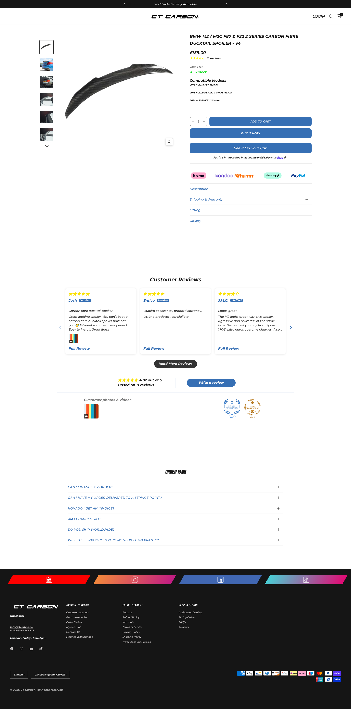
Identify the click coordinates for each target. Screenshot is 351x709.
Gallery (195, 221)
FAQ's (182, 622)
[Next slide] (291, 327)
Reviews (184, 627)
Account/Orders (77, 605)
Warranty (128, 622)
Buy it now (250, 133)
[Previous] (92, 91)
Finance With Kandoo (79, 636)
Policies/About (132, 605)
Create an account (77, 612)
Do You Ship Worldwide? (91, 529)
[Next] (46, 146)
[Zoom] (169, 141)
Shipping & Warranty (206, 199)
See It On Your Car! (251, 148)
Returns (127, 612)
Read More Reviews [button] (176, 364)
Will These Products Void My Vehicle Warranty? (113, 540)
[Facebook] (14, 648)
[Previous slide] (60, 327)
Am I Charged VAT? (84, 519)
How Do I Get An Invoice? (91, 508)
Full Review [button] (79, 348)
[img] (79, 294)
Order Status (74, 622)
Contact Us (73, 631)
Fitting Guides (187, 617)
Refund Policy (131, 617)
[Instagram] (24, 648)
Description (199, 189)
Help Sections (188, 605)
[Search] (331, 16)
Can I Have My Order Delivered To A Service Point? (115, 498)
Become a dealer (76, 617)
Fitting (195, 210)
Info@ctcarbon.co (21, 627)
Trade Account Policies (136, 641)
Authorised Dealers (190, 612)
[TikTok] (43, 648)
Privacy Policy (131, 631)
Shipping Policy (131, 636)
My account (73, 627)
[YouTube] (34, 649)
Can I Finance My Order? (90, 487)
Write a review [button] (211, 383)
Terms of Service (132, 627)
